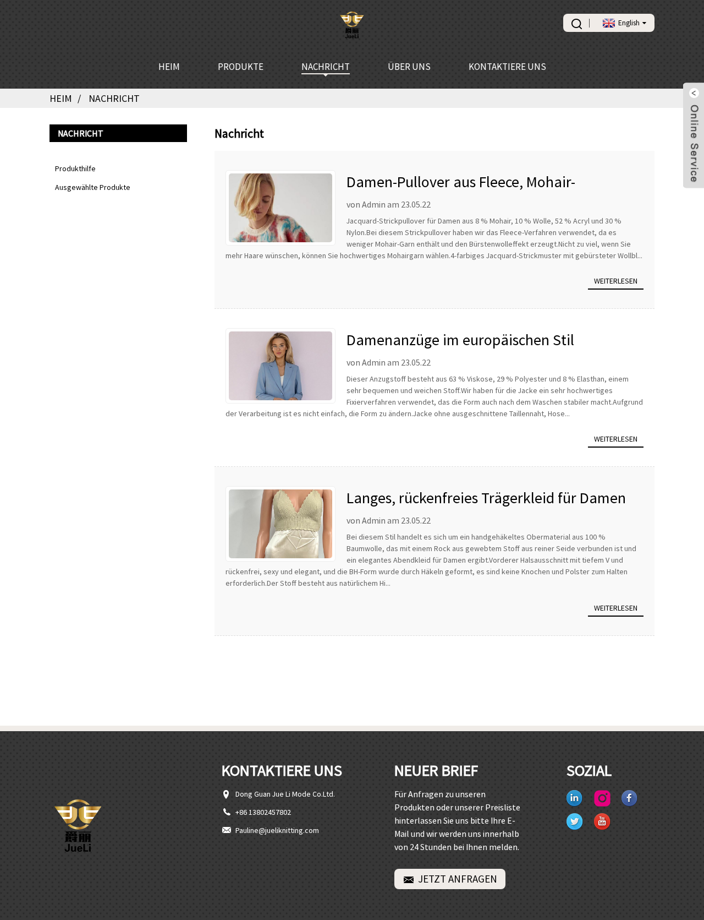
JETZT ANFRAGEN (457, 878)
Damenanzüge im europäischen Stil (460, 340)
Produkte (240, 67)
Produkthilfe (75, 168)
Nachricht (325, 67)
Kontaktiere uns (507, 67)
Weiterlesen (615, 281)
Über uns (409, 67)
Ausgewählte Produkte (92, 187)
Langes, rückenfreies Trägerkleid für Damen (486, 498)
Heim (169, 67)
